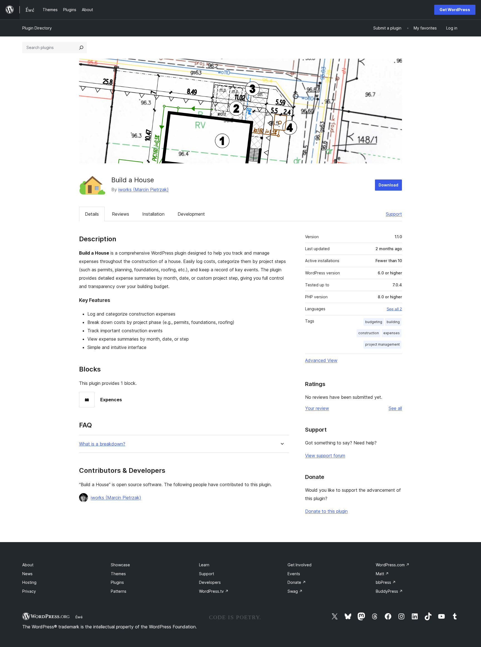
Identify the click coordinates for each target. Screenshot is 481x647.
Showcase (120, 564)
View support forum (325, 455)
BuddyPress (389, 591)
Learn (204, 564)
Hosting (29, 582)
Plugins (117, 582)
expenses (391, 333)
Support (394, 214)
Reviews (120, 214)
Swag (295, 591)
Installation (153, 214)
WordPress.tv (214, 591)
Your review (317, 408)
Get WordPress (455, 9)
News (27, 573)
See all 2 (394, 309)
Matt (382, 573)
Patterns (118, 591)
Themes (118, 573)
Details (92, 214)
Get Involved (299, 564)
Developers (210, 582)
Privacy (29, 591)
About (27, 564)
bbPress (386, 582)
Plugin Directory (37, 28)
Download (388, 185)
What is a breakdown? (102, 444)
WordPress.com (392, 564)
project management (382, 344)
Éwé (79, 617)
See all (395, 408)
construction (368, 333)
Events (294, 573)
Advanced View (321, 360)
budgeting (373, 322)
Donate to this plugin (326, 511)
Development (191, 214)
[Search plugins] (81, 47)
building (393, 322)
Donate (297, 582)
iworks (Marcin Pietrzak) (143, 189)
